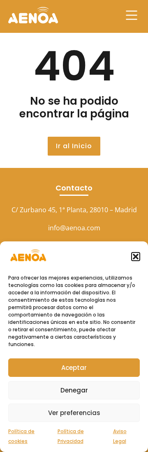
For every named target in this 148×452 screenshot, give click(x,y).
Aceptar (74, 367)
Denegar (74, 390)
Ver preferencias (74, 412)
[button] (136, 256)
